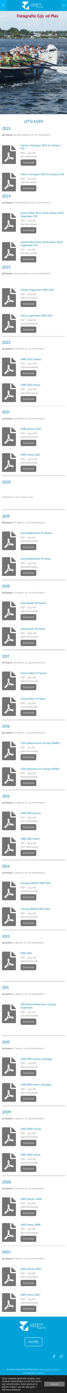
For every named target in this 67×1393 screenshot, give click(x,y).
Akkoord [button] (54, 1384)
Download (28, 162)
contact (41, 1372)
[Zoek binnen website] (3, 5)
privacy (56, 1369)
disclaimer (45, 1369)
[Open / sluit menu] (63, 5)
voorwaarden (28, 1372)
